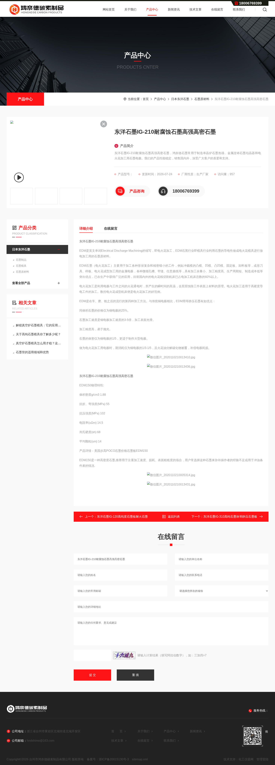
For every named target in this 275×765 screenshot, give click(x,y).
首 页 (117, 731)
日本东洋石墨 (180, 99)
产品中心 (152, 9)
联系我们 (239, 9)
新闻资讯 (174, 9)
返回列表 (174, 516)
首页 (146, 99)
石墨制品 (21, 259)
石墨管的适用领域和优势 (32, 352)
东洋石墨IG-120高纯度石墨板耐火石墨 (122, 516)
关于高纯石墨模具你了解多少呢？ (38, 334)
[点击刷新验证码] (124, 655)
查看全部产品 (21, 283)
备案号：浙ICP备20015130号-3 (108, 759)
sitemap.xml (140, 759)
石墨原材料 (201, 99)
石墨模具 (21, 265)
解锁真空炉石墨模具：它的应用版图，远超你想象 (39, 325)
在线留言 (217, 9)
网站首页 (109, 9)
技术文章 (195, 9)
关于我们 (130, 9)
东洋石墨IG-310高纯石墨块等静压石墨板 (230, 516)
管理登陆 (262, 759)
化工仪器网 (246, 759)
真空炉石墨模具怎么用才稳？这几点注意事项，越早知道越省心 (39, 343)
